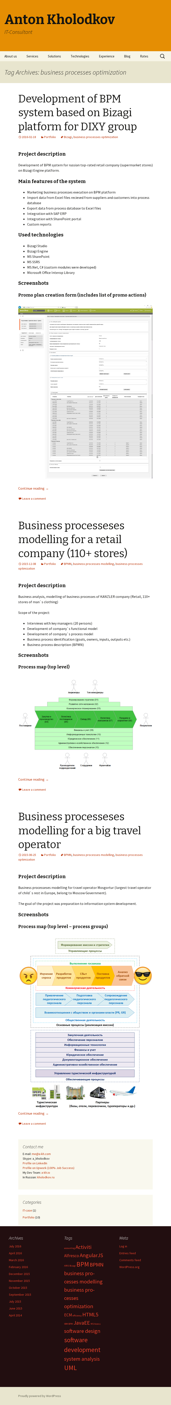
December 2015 (19, 1274)
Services (32, 56)
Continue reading (33, 488)
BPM (82, 1264)
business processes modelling (93, 564)
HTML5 (90, 1314)
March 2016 (16, 1260)
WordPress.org (129, 1267)
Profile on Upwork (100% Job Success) (48, 1168)
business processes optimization (95, 137)
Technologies (80, 56)
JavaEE (81, 1322)
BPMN (67, 564)
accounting (69, 1248)
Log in (123, 1246)
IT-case (27, 1210)
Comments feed (130, 1260)
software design (82, 1331)
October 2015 (18, 1288)
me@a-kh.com (41, 1154)
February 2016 (18, 1267)
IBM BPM (68, 1323)
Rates (144, 56)
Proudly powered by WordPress (39, 1396)
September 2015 (20, 1295)
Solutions (54, 56)
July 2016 (15, 1246)
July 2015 (15, 1301)
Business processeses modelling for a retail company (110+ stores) (73, 539)
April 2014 (15, 1315)
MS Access (96, 1323)
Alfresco (71, 1255)
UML (70, 1368)
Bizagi (68, 137)
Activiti (83, 1247)
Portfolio (50, 137)
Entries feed (127, 1253)
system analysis (82, 1358)
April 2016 (15, 1253)
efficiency (77, 1315)
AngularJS (91, 1255)
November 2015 (19, 1281)
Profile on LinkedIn (35, 1163)
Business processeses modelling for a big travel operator (79, 830)
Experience (106, 56)
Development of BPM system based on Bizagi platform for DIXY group (77, 112)
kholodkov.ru (46, 1177)
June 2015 (15, 1308)
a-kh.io (45, 1173)
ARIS (66, 1265)
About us (10, 56)
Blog (127, 56)
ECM (68, 1314)
